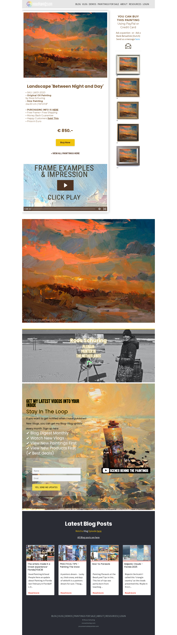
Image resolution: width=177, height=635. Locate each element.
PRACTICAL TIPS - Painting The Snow (70, 565)
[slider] (63, 209)
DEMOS (92, 4)
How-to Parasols (101, 564)
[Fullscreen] (104, 209)
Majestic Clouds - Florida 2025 (133, 565)
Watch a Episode (86, 531)
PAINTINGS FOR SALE (108, 4)
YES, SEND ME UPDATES (46, 487)
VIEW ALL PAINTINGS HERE (66, 153)
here (99, 531)
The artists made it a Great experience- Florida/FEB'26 (39, 566)
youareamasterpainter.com (88, 626)
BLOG (78, 4)
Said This (53, 118)
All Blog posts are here (88, 537)
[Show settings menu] (99, 209)
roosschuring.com (88, 623)
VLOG (84, 4)
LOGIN (146, 4)
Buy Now (65, 142)
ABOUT (123, 4)
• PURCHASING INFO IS (42, 109)
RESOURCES (135, 4)
